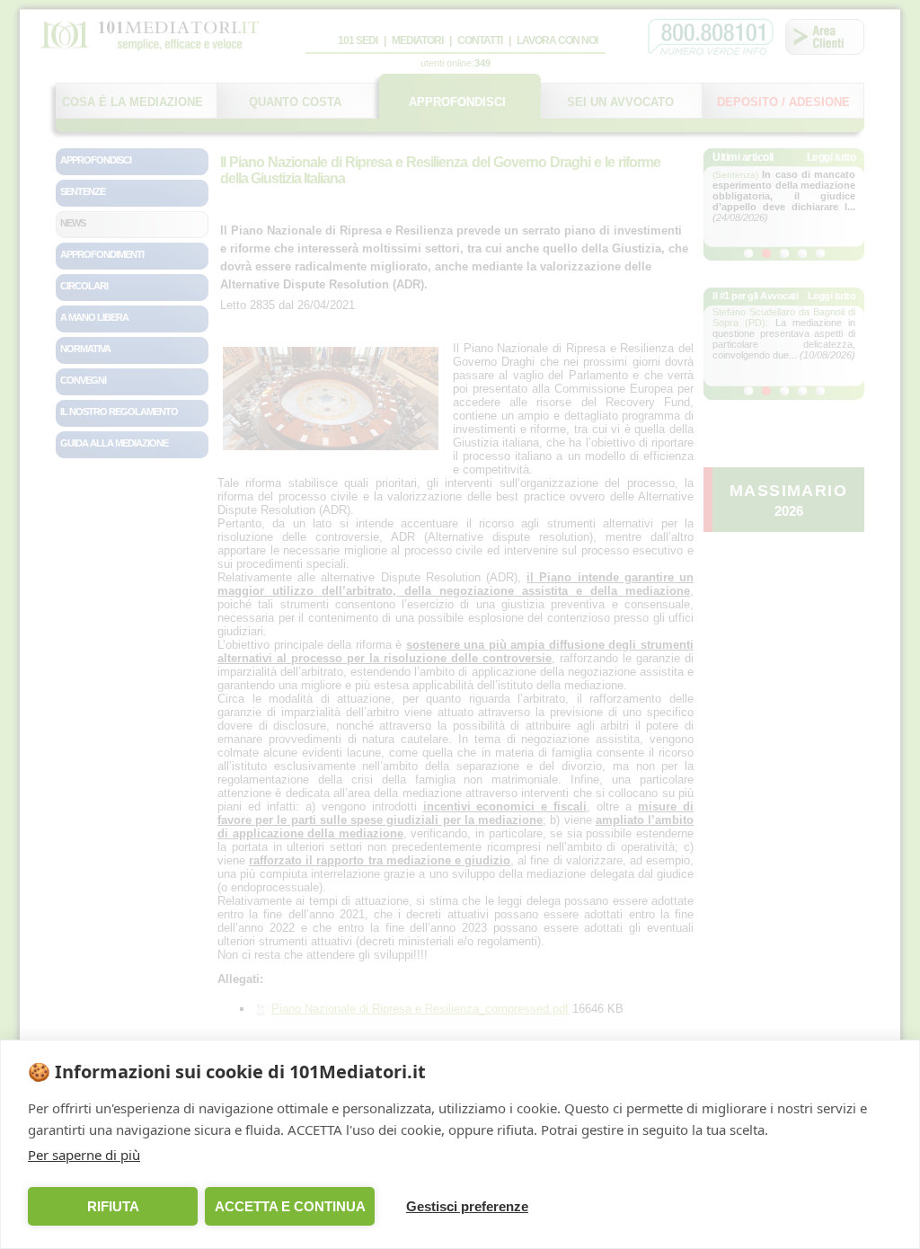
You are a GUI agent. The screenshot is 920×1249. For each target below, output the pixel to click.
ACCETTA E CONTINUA (290, 1206)
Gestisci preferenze (467, 1206)
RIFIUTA (113, 1206)
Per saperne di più (84, 1155)
